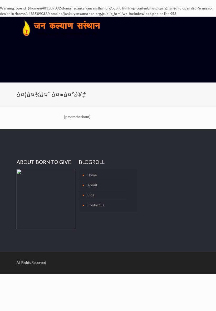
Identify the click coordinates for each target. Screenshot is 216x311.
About (92, 185)
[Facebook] (173, 261)
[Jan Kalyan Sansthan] (61, 28)
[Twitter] (180, 261)
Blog (90, 195)
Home (92, 175)
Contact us (95, 205)
